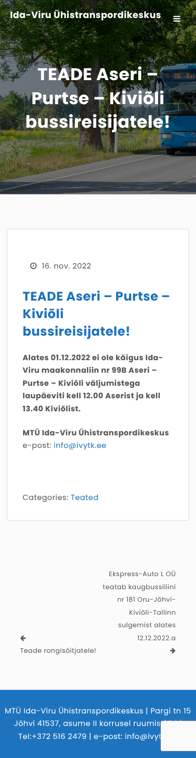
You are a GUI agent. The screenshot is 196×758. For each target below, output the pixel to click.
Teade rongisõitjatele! (58, 650)
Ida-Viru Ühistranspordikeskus (85, 15)
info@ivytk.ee (80, 445)
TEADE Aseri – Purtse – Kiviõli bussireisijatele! (96, 314)
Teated (85, 497)
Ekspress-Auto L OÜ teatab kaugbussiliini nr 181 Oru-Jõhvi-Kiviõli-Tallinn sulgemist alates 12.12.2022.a (139, 606)
